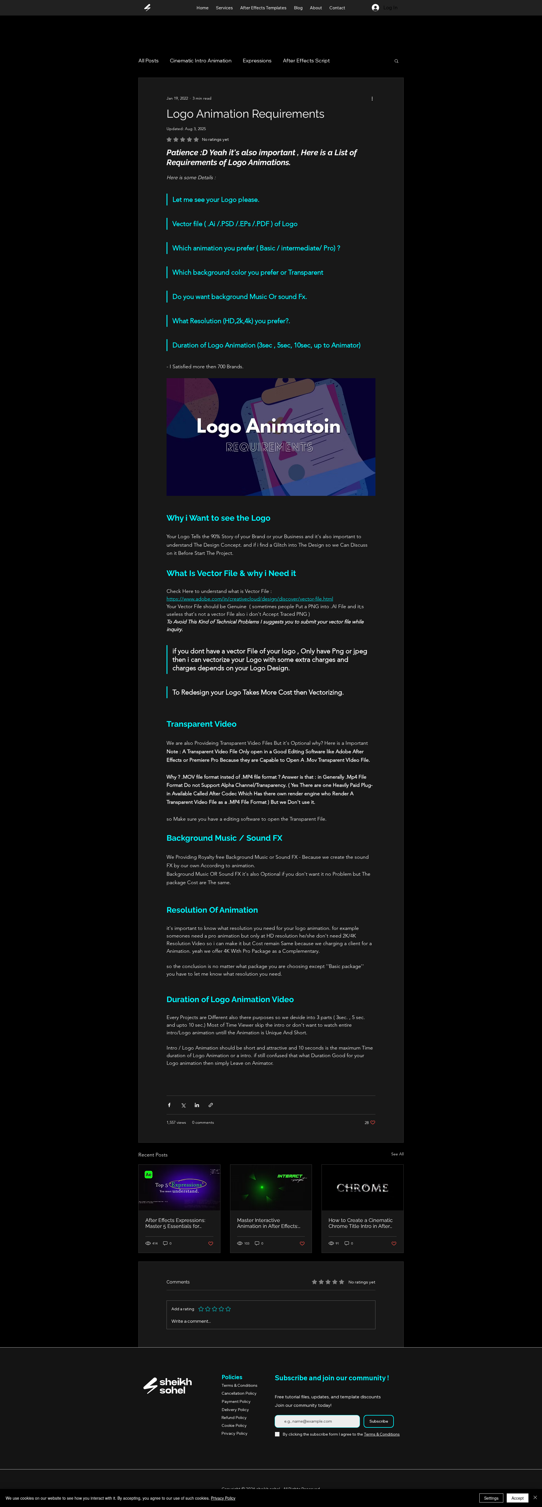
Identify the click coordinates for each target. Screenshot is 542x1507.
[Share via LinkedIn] (197, 1105)
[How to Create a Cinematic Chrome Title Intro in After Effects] (362, 1187)
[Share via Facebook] (169, 1105)
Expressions (257, 60)
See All (397, 1153)
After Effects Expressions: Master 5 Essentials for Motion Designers (175, 1223)
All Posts (148, 60)
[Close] (535, 1497)
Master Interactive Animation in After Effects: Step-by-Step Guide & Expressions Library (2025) (268, 1223)
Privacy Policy (223, 1498)
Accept (518, 1498)
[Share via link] (210, 1105)
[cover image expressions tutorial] (179, 1187)
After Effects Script (306, 60)
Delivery (235, 1409)
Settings (491, 1498)
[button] (396, 60)
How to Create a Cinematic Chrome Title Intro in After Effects (361, 1223)
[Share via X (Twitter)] (183, 1105)
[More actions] (372, 98)
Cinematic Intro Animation (200, 60)
